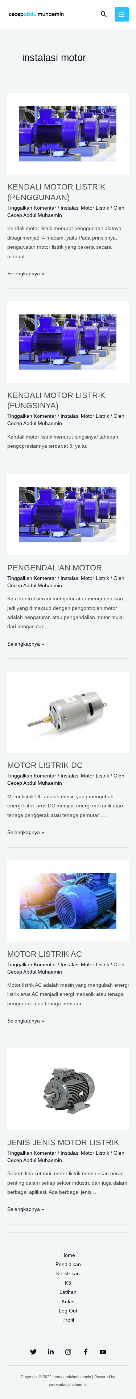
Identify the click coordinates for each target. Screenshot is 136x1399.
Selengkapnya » (25, 273)
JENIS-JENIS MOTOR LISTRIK (63, 1142)
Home (68, 1255)
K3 (68, 1283)
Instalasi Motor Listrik (85, 208)
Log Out (68, 1311)
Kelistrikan (68, 1273)
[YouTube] (103, 1352)
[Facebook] (85, 1352)
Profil (68, 1320)
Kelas (68, 1301)
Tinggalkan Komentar (31, 208)
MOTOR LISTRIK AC (44, 954)
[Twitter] (33, 1352)
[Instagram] (68, 1352)
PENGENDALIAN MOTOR (54, 567)
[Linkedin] (51, 1352)
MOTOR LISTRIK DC (45, 765)
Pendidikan (68, 1264)
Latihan (68, 1292)
